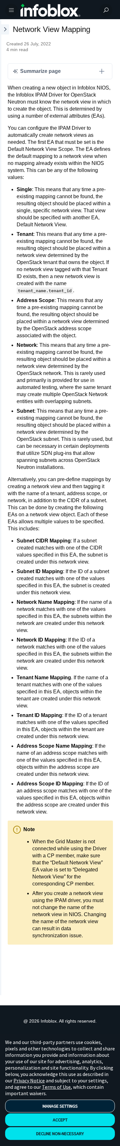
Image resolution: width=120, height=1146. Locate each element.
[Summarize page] (102, 71)
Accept (60, 1120)
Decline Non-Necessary (60, 1133)
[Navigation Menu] (11, 10)
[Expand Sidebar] (4, 507)
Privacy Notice (29, 1080)
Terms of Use (56, 1087)
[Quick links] (57, 10)
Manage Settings (60, 1106)
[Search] (106, 10)
